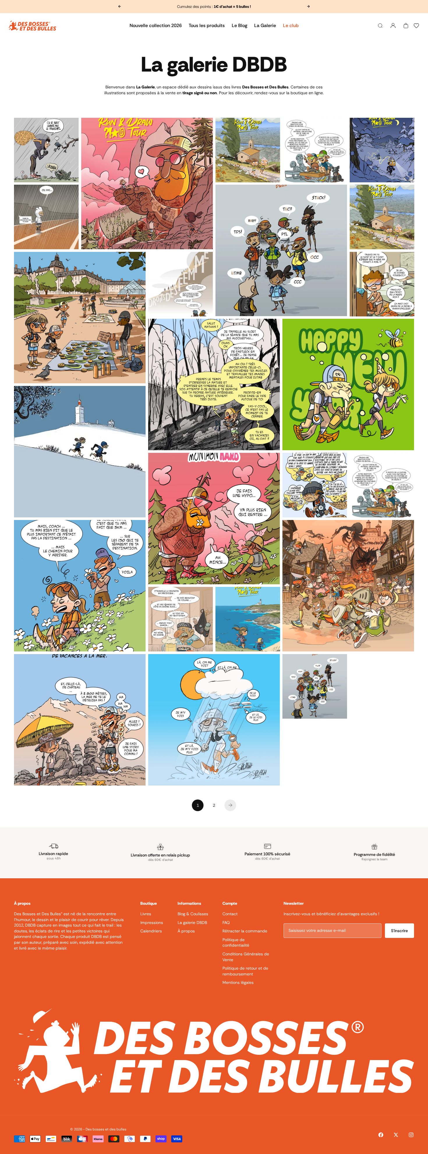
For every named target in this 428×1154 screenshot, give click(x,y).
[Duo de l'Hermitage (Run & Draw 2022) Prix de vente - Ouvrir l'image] (382, 217)
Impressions (151, 922)
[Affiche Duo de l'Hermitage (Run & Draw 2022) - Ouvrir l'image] (247, 150)
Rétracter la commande (244, 931)
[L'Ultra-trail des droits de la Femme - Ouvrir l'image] (180, 284)
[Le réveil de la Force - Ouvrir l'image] (46, 217)
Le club (291, 25)
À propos (186, 931)
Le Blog (239, 25)
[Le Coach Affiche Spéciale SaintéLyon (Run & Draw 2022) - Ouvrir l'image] (382, 150)
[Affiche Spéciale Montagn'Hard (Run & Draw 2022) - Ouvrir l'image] (147, 183)
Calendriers (151, 931)
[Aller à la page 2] (230, 805)
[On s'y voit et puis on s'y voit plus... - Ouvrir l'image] (214, 720)
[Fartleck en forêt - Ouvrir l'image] (214, 384)
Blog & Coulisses (193, 913)
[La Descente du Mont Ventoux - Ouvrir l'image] (80, 451)
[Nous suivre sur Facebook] (381, 1135)
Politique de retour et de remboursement (245, 971)
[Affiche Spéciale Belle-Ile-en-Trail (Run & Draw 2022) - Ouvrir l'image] (247, 619)
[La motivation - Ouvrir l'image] (314, 485)
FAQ (226, 922)
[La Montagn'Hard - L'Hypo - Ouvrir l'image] (214, 518)
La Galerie (265, 25)
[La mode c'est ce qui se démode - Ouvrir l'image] (382, 284)
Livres (145, 913)
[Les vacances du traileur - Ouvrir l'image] (80, 720)
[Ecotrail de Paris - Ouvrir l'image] (80, 317)
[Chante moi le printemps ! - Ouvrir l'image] (46, 150)
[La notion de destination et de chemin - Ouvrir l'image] (80, 585)
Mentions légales (238, 982)
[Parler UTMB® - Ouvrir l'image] (314, 686)
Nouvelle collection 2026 (156, 25)
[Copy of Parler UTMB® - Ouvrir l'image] (281, 250)
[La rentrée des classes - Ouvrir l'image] (314, 150)
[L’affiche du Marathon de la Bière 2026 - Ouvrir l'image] (348, 585)
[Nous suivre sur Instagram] (411, 1135)
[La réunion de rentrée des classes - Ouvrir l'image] (382, 485)
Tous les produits (207, 25)
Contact (230, 913)
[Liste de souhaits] (416, 25)
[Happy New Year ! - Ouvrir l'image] (348, 384)
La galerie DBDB (192, 922)
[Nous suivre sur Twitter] (396, 1135)
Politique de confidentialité (235, 942)
